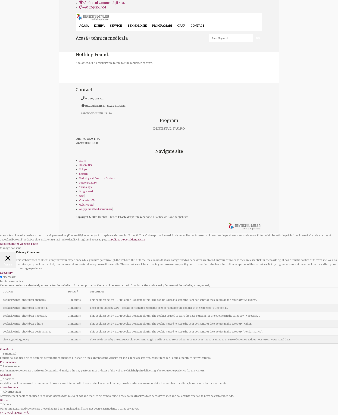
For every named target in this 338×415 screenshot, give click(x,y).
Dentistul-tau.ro (107, 217)
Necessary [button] (6, 272)
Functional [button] (6, 349)
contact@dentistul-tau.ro (96, 113)
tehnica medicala (109, 38)
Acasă (82, 38)
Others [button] (4, 400)
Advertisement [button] (9, 387)
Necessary (9, 277)
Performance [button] (8, 362)
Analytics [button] (5, 374)
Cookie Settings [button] (9, 243)
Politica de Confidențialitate (171, 217)
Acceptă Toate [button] (29, 243)
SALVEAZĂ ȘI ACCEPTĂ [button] (14, 412)
